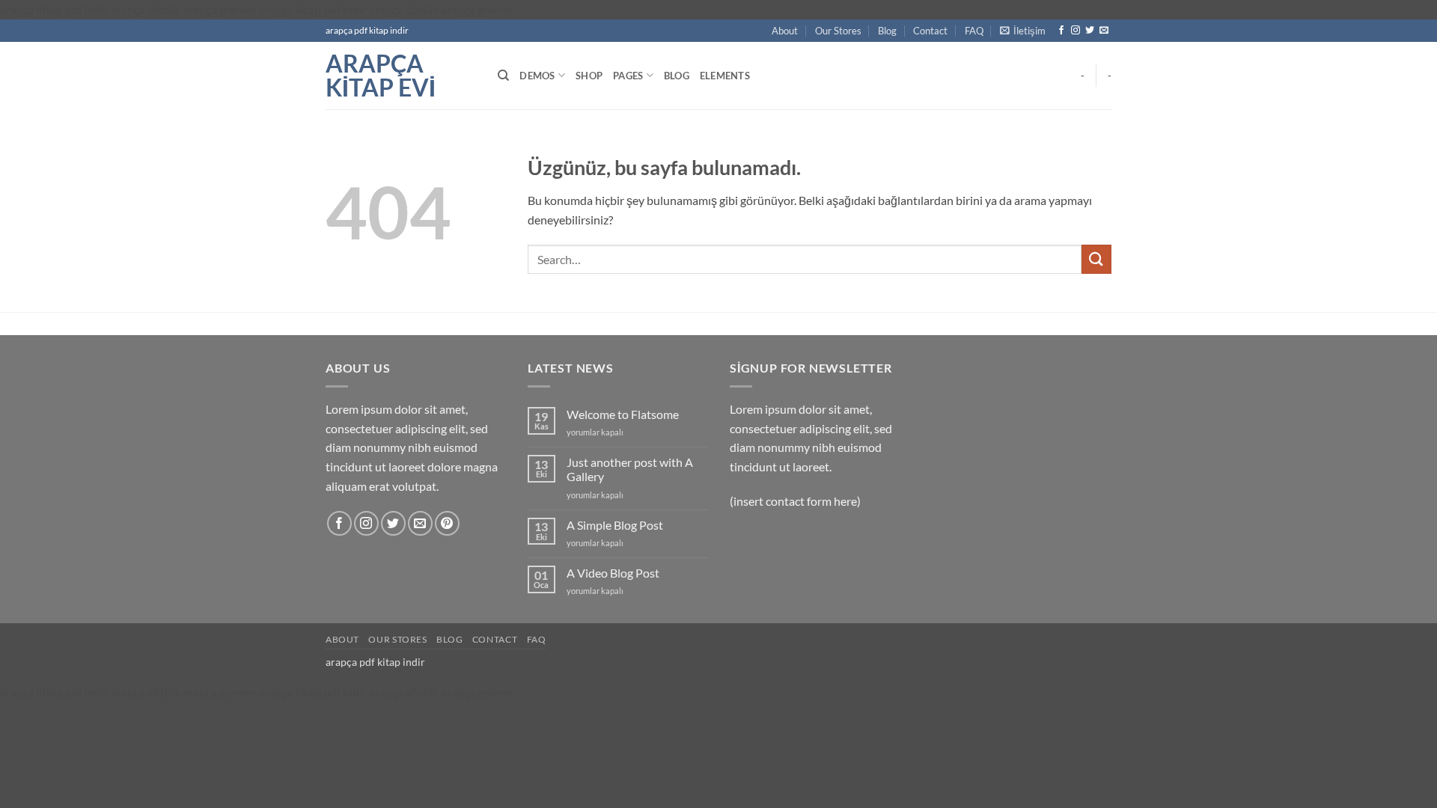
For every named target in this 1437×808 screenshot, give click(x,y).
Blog (887, 31)
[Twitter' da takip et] (1089, 30)
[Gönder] (1096, 259)
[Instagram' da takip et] (1075, 30)
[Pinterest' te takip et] (447, 523)
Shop (589, 76)
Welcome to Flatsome (623, 414)
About (785, 31)
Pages (628, 76)
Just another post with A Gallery (630, 469)
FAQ (974, 31)
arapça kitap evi (381, 76)
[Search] (503, 75)
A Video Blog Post (613, 573)
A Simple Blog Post (615, 525)
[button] (1023, 30)
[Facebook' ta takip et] (1061, 30)
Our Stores (838, 31)
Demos (537, 76)
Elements (725, 76)
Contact (930, 31)
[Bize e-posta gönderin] (1103, 30)
